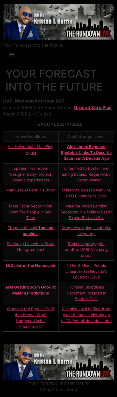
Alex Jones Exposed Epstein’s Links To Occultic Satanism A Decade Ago (86, 152)
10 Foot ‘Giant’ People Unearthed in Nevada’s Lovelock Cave (86, 271)
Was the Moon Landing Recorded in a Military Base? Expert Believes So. (86, 212)
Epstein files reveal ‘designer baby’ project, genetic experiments (30, 174)
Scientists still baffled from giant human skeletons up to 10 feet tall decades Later (86, 314)
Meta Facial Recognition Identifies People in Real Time (30, 212)
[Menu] (12, 54)
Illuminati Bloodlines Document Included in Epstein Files (86, 293)
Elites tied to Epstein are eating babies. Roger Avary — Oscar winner (86, 174)
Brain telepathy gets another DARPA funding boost (86, 249)
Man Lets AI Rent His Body (30, 190)
